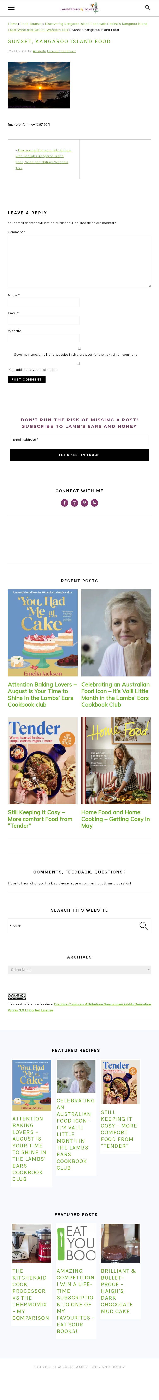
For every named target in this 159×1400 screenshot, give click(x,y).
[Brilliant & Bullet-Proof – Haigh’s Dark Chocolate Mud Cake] (120, 1243)
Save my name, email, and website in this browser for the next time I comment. (76, 354)
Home (12, 24)
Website (14, 331)
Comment (17, 232)
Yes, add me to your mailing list (32, 369)
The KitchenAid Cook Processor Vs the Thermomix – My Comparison (30, 1294)
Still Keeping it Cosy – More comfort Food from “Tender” (40, 819)
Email (13, 313)
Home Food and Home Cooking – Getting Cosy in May (115, 819)
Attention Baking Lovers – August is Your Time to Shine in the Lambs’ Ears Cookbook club (42, 694)
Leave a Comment (61, 51)
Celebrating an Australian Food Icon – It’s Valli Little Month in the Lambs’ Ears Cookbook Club (115, 694)
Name (14, 295)
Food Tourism (31, 24)
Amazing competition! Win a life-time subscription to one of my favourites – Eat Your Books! (76, 1301)
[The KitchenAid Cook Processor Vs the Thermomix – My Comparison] (31, 1243)
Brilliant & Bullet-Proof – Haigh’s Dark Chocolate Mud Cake (118, 1290)
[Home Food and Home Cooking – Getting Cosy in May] (116, 760)
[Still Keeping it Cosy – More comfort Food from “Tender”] (43, 760)
